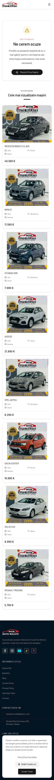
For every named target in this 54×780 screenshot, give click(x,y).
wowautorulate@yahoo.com (18, 714)
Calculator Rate (8, 693)
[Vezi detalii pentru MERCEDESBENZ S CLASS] (27, 123)
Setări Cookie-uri (28, 764)
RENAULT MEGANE (14, 590)
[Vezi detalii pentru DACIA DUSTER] (27, 441)
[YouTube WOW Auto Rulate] (19, 651)
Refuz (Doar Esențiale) (27, 757)
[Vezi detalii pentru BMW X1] (27, 187)
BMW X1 (8, 209)
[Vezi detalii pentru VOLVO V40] (27, 504)
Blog (4, 678)
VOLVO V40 (10, 526)
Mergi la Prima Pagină (29, 72)
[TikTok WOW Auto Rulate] (26, 651)
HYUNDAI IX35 (11, 273)
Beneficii (6, 673)
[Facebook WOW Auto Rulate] (5, 651)
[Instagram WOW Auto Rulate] (12, 651)
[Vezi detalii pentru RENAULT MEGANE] (27, 567)
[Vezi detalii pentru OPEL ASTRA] (27, 377)
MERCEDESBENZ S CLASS (17, 146)
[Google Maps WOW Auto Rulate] (34, 651)
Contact (5, 698)
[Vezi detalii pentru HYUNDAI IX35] (27, 250)
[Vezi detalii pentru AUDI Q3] (27, 314)
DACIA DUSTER (12, 463)
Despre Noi (6, 668)
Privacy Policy (8, 688)
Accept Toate (27, 771)
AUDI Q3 (8, 336)
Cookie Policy (8, 683)
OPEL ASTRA (11, 400)
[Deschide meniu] (49, 4)
